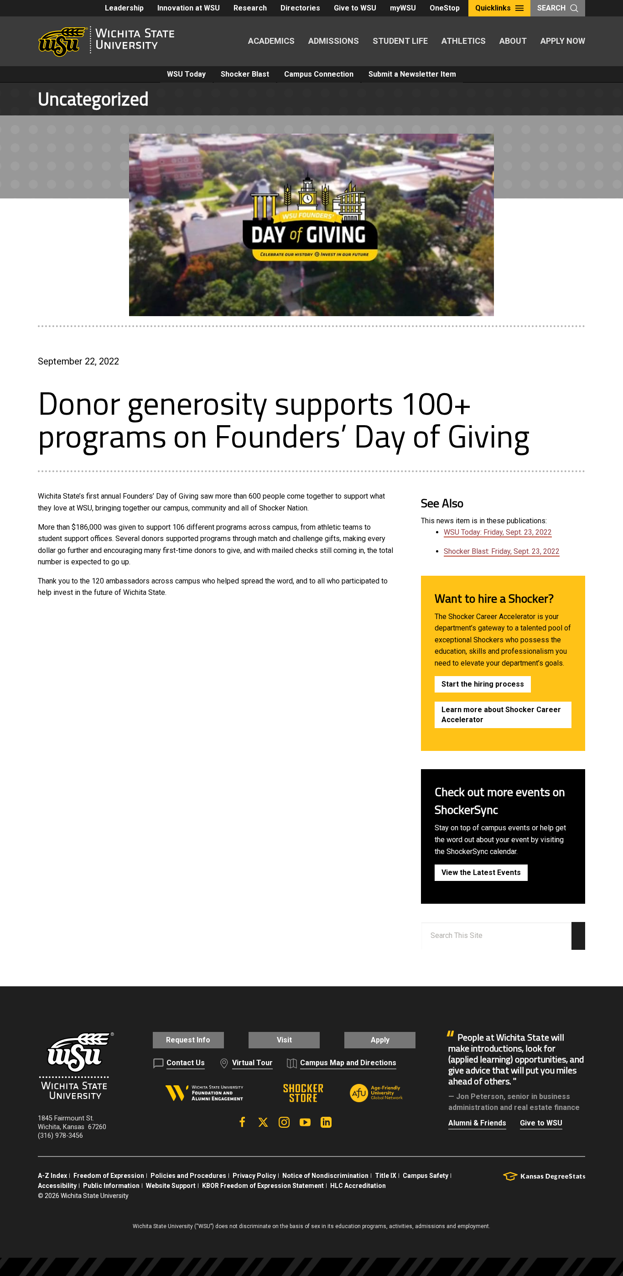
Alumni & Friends (477, 1123)
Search (551, 8)
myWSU (403, 8)
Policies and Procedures (188, 1175)
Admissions (333, 41)
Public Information (111, 1185)
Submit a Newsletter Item (412, 74)
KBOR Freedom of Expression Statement (263, 1185)
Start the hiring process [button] (482, 684)
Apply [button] (380, 1040)
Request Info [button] (188, 1040)
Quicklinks (493, 8)
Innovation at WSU (188, 8)
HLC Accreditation (358, 1185)
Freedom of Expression (108, 1175)
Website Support (171, 1185)
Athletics (463, 41)
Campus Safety (425, 1175)
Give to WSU (355, 8)
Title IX (385, 1175)
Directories (300, 8)
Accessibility (57, 1185)
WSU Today (186, 74)
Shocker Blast (245, 74)
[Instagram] (284, 1122)
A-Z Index (52, 1175)
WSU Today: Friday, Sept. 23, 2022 (498, 532)
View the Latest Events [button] (481, 872)
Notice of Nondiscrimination (325, 1175)
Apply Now (562, 41)
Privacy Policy (254, 1175)
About (513, 41)
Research (250, 8)
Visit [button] (284, 1040)
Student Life (400, 41)
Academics (271, 41)
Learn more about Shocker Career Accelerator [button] (501, 714)
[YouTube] (305, 1122)
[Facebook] (242, 1122)
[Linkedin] (326, 1122)
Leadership (124, 8)
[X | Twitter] (263, 1122)
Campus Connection (318, 74)
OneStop (445, 8)
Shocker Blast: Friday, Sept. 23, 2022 (502, 551)
